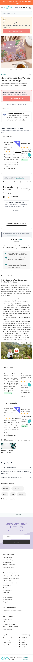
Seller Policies (7, 642)
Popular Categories (10, 573)
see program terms (20, 120)
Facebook (23, 637)
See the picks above (12, 235)
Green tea (21, 494)
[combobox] (16, 13)
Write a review (16, 210)
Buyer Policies (7, 645)
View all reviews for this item (15, 223)
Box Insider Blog (8, 560)
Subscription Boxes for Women (12, 576)
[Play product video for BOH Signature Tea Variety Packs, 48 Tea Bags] (16, 350)
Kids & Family (7, 580)
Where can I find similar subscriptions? (11, 477)
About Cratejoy (7, 619)
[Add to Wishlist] (17, 142)
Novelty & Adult (8, 599)
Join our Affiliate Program (10, 626)
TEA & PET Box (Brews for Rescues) (12, 144)
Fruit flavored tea (17, 488)
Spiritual (5, 595)
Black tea (5, 488)
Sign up (16, 542)
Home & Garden (8, 597)
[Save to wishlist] (30, 74)
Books (5, 588)
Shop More (24, 247)
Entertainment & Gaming (10, 583)
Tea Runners (25, 143)
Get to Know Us (8, 616)
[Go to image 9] (20, 69)
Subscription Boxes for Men (11, 578)
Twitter (22, 642)
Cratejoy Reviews (8, 567)
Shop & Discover (9, 554)
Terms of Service (8, 638)
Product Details (14, 182)
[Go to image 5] (15, 69)
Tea (13, 494)
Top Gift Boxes (7, 557)
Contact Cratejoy (8, 629)
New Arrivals (7, 562)
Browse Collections (9, 564)
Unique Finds (7, 602)
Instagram (23, 640)
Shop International (9, 607)
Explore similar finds (15, 31)
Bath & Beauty (7, 590)
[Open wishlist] (27, 8)
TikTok (22, 647)
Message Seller (10, 247)
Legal (5, 635)
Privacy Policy (7, 640)
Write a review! (23, 188)
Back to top (16, 514)
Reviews (5, 182)
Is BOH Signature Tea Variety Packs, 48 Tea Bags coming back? (15, 472)
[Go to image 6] (16, 69)
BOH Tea (3, 74)
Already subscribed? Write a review (16, 104)
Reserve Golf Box (10, 374)
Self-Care (6, 592)
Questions (22, 182)
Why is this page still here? (8, 467)
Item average (14, 196)
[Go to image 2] (11, 69)
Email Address (8, 537)
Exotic (4, 494)
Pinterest (23, 644)
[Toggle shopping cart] (30, 8)
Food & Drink (7, 585)
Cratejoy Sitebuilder (9, 624)
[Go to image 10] (21, 69)
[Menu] (2, 8)
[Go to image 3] (12, 69)
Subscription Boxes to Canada (12, 611)
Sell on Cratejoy (7, 622)
